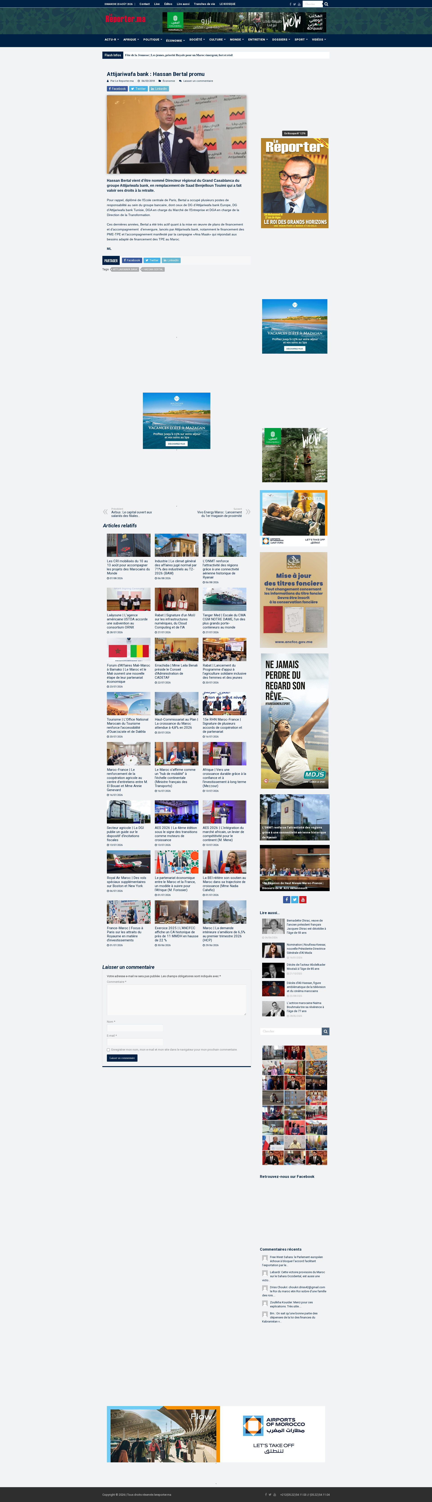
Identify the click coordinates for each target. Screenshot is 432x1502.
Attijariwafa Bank (125, 269)
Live (157, 4)
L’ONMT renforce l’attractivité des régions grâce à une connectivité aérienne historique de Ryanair (221, 569)
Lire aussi (183, 4)
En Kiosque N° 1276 (294, 133)
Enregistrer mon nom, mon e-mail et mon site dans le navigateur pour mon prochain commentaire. (174, 1049)
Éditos (168, 4)
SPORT (300, 39)
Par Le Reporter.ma (122, 81)
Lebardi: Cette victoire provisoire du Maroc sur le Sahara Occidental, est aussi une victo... (293, 1276)
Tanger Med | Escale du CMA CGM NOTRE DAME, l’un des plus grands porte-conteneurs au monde (224, 621)
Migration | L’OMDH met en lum (146, 55)
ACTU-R (110, 39)
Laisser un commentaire (198, 81)
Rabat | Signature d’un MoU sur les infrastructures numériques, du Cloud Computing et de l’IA (175, 621)
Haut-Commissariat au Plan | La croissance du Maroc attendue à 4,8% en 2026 (176, 723)
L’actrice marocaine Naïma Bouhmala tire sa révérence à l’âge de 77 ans (305, 1007)
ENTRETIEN (256, 39)
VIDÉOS (317, 39)
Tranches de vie (204, 4)
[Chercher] (326, 4)
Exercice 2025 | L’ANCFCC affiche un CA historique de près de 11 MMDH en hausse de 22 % (176, 934)
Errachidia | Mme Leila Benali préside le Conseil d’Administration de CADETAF (176, 671)
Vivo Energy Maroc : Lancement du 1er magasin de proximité (219, 512)
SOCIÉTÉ (195, 39)
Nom (111, 1021)
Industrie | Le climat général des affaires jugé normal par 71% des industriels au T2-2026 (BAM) (176, 567)
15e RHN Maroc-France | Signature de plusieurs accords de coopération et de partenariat (222, 725)
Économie (169, 81)
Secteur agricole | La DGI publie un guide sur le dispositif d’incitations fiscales (125, 834)
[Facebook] (290, 4)
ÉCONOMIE (174, 40)
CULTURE (216, 39)
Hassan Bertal (153, 269)
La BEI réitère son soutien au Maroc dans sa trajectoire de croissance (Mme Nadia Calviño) (224, 884)
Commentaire (116, 981)
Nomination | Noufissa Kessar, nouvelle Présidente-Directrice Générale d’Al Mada (306, 948)
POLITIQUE (151, 39)
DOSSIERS (279, 39)
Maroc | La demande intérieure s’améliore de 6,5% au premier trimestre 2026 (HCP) (224, 934)
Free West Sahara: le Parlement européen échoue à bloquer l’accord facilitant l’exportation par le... (292, 1261)
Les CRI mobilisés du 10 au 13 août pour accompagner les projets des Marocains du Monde (128, 567)
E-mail (112, 1035)
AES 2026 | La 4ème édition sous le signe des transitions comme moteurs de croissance (176, 834)
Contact (145, 4)
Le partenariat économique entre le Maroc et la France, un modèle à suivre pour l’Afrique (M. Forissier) (175, 884)
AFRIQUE (129, 39)
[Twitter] (295, 4)
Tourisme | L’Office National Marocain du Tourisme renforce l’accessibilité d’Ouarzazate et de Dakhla (127, 725)
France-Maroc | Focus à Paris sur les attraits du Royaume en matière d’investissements (125, 934)
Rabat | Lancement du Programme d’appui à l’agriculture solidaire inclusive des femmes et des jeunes (224, 671)
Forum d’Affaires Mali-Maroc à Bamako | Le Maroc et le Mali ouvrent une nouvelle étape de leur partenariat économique (128, 673)
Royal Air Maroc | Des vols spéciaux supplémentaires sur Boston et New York (126, 882)
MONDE (235, 39)
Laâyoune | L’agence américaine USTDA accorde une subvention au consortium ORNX (127, 621)
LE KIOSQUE (227, 4)
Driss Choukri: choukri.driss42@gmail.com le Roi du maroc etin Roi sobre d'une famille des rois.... (294, 1291)
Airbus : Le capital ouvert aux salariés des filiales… (131, 512)
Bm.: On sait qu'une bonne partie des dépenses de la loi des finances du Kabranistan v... (289, 1317)
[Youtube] (299, 4)
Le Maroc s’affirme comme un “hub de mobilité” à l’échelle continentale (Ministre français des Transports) (175, 778)
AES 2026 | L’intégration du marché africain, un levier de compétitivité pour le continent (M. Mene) (223, 834)
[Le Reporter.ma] (126, 18)
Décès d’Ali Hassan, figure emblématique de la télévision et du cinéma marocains (306, 987)
